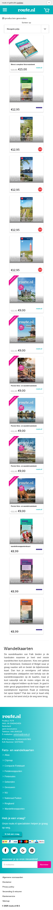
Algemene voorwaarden (12, 877)
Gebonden (10, 782)
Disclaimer (6, 882)
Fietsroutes (10, 776)
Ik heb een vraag (12, 834)
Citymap (9, 760)
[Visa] (15, 842)
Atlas (7, 755)
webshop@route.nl (21, 734)
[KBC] (36, 842)
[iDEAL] (4, 842)
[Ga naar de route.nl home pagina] (26, 11)
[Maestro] (20, 842)
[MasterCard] (26, 842)
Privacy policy (8, 887)
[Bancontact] (31, 842)
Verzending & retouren (12, 891)
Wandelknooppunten (15, 809)
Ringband (9, 803)
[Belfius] (41, 842)
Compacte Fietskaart (15, 766)
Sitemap (6, 901)
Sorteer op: (26, 22)
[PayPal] (10, 842)
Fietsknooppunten (13, 771)
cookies (20, 3)
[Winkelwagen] (46, 10)
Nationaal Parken (13, 798)
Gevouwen (10, 787)
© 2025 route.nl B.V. (11, 906)
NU (6, 793)
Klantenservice (8, 896)
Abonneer (44, 865)
